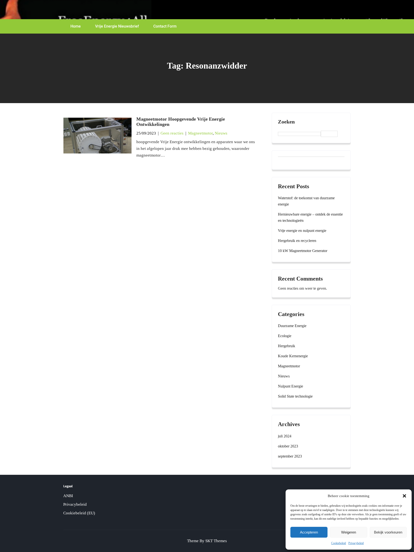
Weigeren (348, 532)
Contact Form (165, 26)
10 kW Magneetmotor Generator (302, 251)
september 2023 (290, 456)
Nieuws (221, 133)
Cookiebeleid (338, 543)
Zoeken (286, 122)
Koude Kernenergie (293, 356)
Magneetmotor (200, 133)
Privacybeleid (356, 543)
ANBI (68, 495)
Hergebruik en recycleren (297, 241)
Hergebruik (286, 346)
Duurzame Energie (292, 326)
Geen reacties (172, 133)
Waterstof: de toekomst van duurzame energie (306, 201)
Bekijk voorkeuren (388, 532)
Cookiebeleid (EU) (79, 513)
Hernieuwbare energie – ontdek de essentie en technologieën (310, 217)
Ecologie (284, 336)
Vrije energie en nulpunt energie (302, 231)
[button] (404, 495)
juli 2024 (284, 436)
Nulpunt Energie (290, 386)
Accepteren (309, 532)
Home (75, 26)
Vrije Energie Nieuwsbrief (117, 26)
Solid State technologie (295, 396)
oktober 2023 (288, 446)
